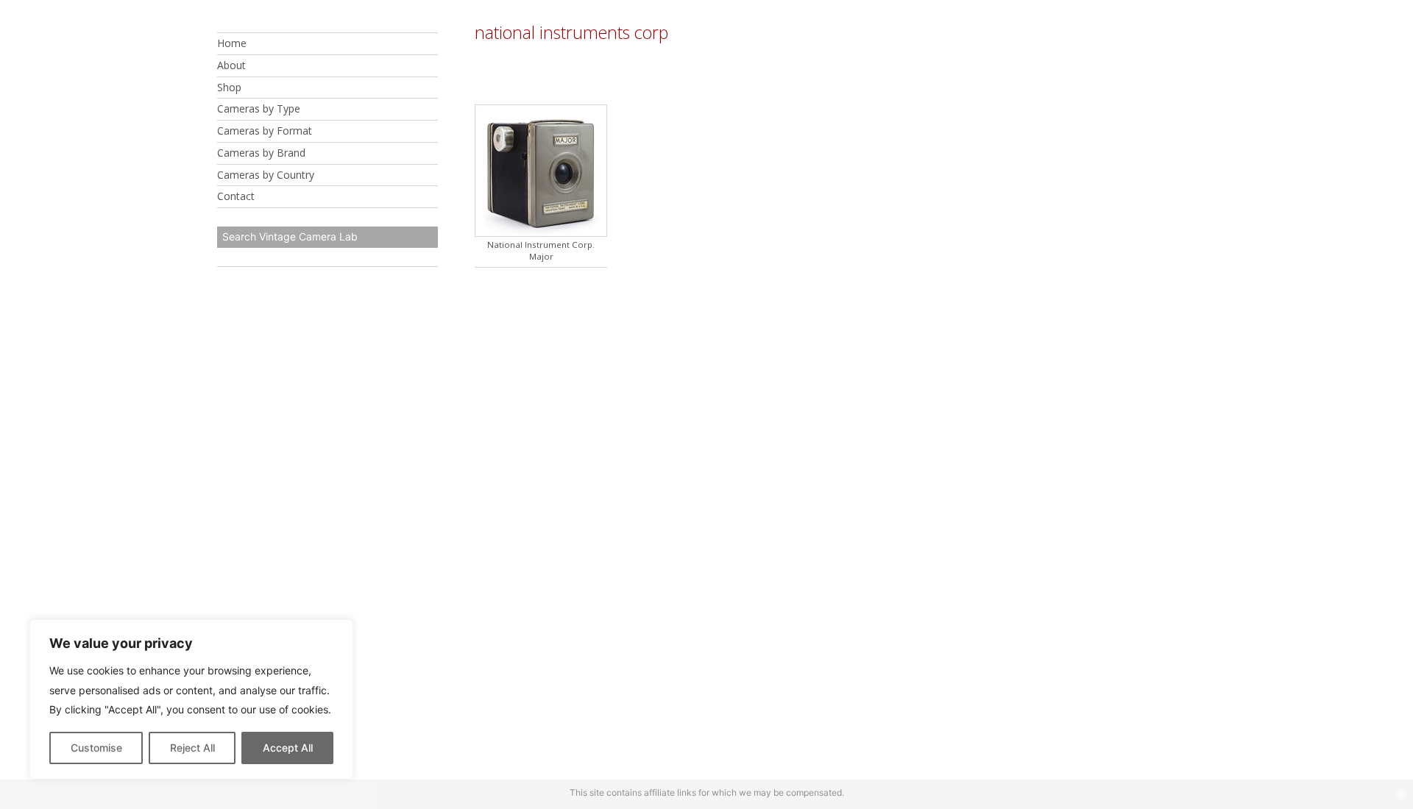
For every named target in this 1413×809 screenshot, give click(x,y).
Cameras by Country (265, 175)
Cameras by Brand (261, 153)
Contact (236, 196)
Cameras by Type (258, 108)
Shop (229, 87)
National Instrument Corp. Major (541, 250)
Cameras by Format (264, 131)
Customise (96, 747)
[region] (191, 699)
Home (232, 43)
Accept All (288, 747)
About (231, 65)
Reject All (192, 747)
